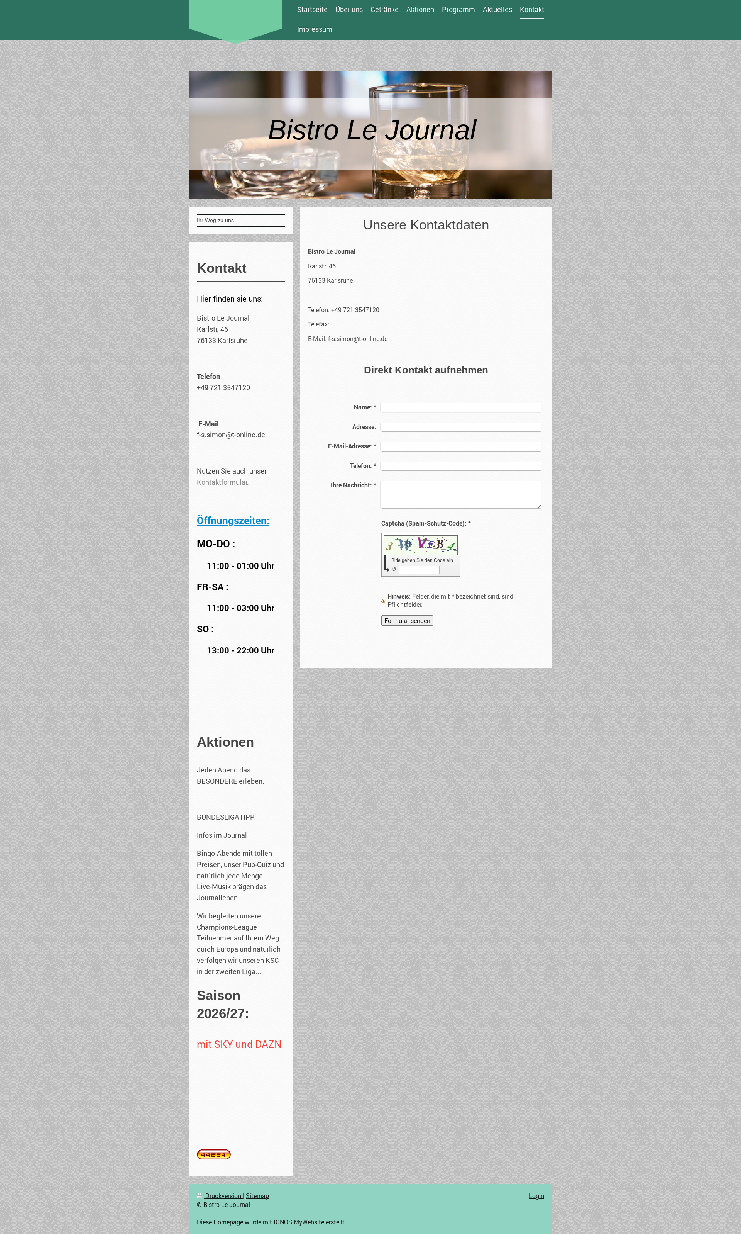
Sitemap (257, 1196)
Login (536, 1196)
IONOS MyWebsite (299, 1222)
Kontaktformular (222, 482)
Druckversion (223, 1196)
